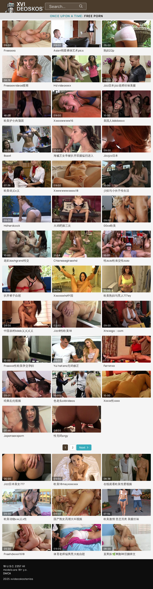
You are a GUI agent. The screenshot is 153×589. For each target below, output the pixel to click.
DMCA (7, 573)
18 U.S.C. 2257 (12, 566)
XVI (40, 6)
